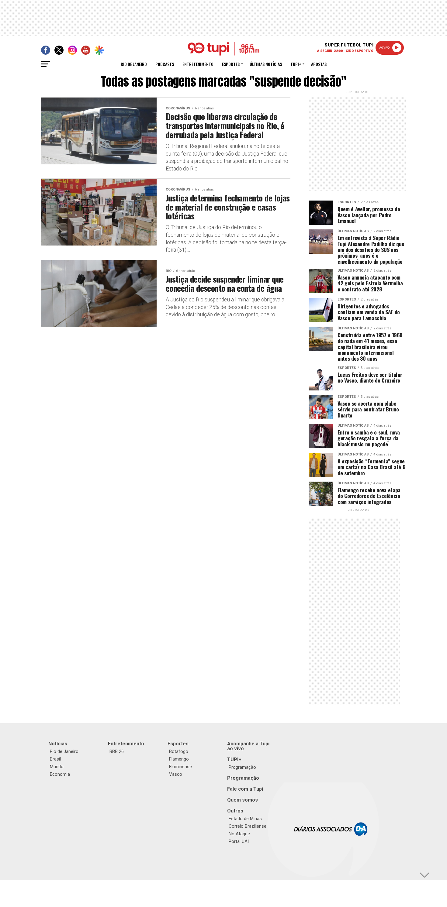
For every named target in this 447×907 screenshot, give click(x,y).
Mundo (57, 766)
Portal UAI (239, 841)
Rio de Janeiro (134, 64)
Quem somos (242, 800)
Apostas (319, 64)
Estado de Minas (245, 818)
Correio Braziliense (247, 826)
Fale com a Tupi (245, 789)
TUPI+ (234, 759)
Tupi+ (295, 64)
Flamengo (179, 759)
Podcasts (164, 64)
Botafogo (178, 751)
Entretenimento (197, 64)
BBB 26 (116, 751)
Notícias (57, 744)
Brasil (55, 759)
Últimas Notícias (266, 64)
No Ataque (239, 834)
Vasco (175, 774)
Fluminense (180, 766)
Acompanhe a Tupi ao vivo (248, 746)
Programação (242, 767)
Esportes (231, 64)
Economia (60, 774)
